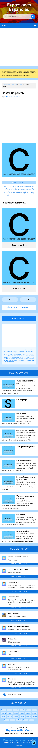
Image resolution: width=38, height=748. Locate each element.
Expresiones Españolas (19, 7)
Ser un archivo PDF (24, 461)
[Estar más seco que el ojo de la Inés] (8, 484)
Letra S (35, 716)
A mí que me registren (25, 446)
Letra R (28, 716)
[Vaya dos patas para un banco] (8, 503)
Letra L (28, 713)
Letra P (16, 716)
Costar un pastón (13, 93)
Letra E (28, 710)
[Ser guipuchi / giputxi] (8, 437)
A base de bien (22, 531)
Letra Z (32, 720)
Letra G (4, 713)
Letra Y (25, 720)
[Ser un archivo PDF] (8, 468)
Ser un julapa (21, 400)
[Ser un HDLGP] (8, 522)
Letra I (16, 713)
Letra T (6, 720)
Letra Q (22, 716)
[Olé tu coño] (8, 421)
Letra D (22, 710)
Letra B (10, 710)
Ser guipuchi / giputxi (25, 430)
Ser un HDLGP (22, 515)
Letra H (10, 713)
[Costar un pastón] (19, 176)
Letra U (13, 720)
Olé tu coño (21, 414)
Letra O (9, 716)
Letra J (22, 713)
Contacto (19, 745)
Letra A (3, 710)
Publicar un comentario (12, 97)
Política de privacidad (11, 742)
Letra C (16, 710)
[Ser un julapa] (8, 407)
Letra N (3, 716)
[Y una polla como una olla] (8, 388)
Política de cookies (27, 742)
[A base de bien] (8, 539)
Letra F (35, 710)
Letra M (34, 713)
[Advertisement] (19, 47)
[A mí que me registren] (8, 454)
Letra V (19, 720)
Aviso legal (32, 740)
